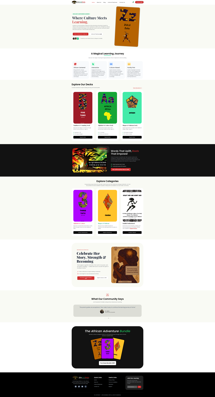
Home (93, 2)
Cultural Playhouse (112, 2)
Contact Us (122, 2)
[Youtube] (82, 386)
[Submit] (139, 387)
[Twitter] (79, 386)
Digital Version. (133, 228)
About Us (99, 2)
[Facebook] (75, 386)
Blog (104, 2)
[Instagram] (85, 386)
